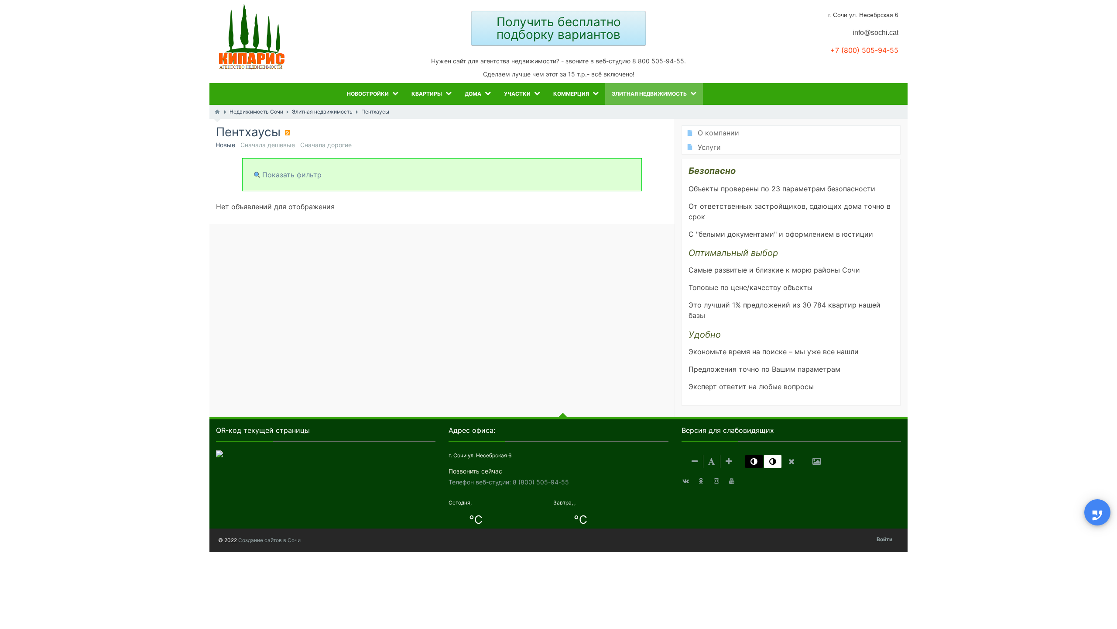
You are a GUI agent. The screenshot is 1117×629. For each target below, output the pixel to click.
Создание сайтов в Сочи (269, 540)
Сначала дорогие (326, 145)
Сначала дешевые (267, 145)
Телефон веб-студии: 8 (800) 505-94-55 (509, 482)
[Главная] (217, 112)
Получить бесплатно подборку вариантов (559, 28)
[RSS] (287, 132)
